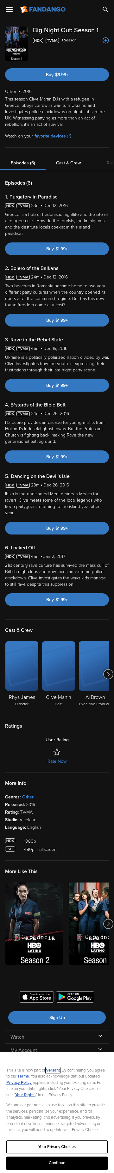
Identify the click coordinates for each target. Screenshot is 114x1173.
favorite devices (50, 136)
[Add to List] (106, 40)
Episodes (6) (23, 163)
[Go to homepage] (43, 9)
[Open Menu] (9, 9)
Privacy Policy (19, 1082)
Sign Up (57, 1017)
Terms (23, 1076)
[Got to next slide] (108, 674)
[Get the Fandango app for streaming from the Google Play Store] (75, 998)
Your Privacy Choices (57, 1146)
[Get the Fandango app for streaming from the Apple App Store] (36, 998)
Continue (57, 1162)
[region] (57, 1112)
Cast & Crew (68, 163)
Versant (53, 1070)
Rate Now (57, 761)
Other (28, 797)
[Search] (105, 9)
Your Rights (25, 1094)
